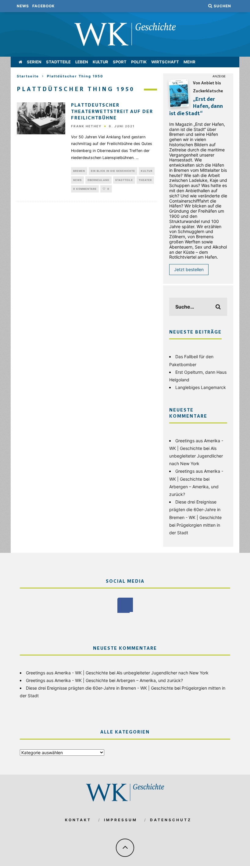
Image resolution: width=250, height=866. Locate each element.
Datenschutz (170, 820)
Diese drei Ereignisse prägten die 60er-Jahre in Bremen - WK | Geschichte (195, 509)
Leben (81, 61)
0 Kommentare (85, 188)
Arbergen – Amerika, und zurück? (149, 680)
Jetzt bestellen (189, 269)
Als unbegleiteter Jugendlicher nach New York (196, 456)
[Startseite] (20, 62)
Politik (139, 61)
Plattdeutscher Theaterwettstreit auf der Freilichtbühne (112, 112)
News (23, 6)
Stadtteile (58, 61)
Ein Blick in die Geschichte (113, 170)
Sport (120, 61)
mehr (189, 61)
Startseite (28, 76)
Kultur (100, 61)
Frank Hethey (86, 126)
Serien (34, 61)
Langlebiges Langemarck (200, 387)
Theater (145, 180)
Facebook (43, 6)
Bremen (79, 170)
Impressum (120, 820)
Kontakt (78, 820)
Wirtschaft (165, 61)
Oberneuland (98, 180)
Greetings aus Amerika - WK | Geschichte (67, 672)
